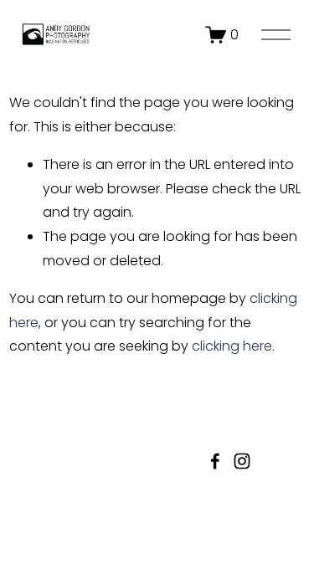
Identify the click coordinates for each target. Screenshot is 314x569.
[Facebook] (215, 461)
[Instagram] (242, 461)
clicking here (232, 346)
